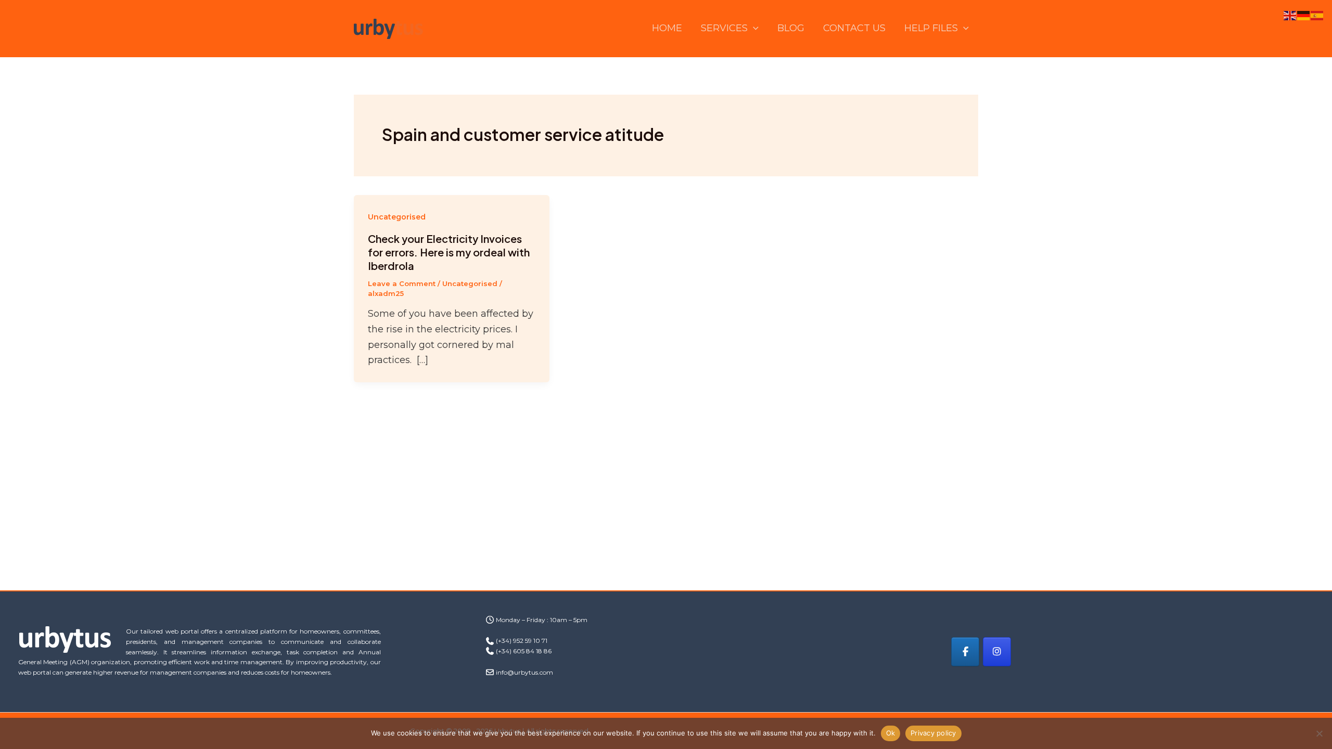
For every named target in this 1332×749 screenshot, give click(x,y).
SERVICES (724, 28)
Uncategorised (397, 217)
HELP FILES (931, 28)
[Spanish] (1317, 15)
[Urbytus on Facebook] (965, 651)
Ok (890, 733)
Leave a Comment (402, 283)
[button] (753, 28)
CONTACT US (854, 28)
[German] (1304, 15)
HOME (667, 28)
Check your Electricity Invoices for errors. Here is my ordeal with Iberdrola (449, 252)
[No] (1319, 733)
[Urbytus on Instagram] (997, 651)
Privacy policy (933, 733)
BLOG (790, 28)
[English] (1290, 15)
